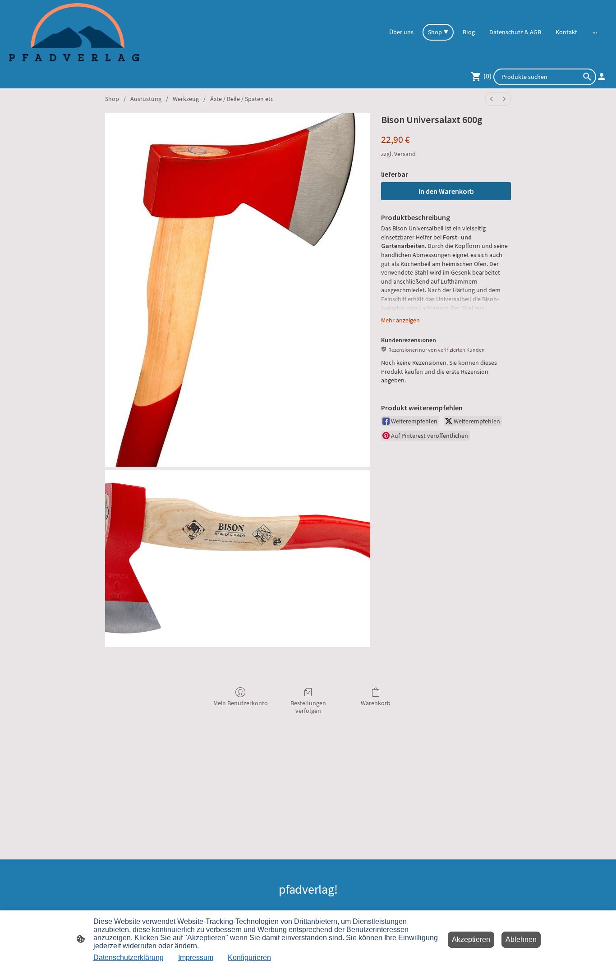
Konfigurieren (249, 957)
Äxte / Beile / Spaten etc (241, 99)
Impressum (195, 957)
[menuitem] (491, 99)
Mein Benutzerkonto (240, 703)
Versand (405, 154)
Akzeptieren (471, 939)
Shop (112, 99)
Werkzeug (186, 99)
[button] (587, 76)
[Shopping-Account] (601, 76)
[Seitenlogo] (74, 32)
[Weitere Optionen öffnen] (594, 32)
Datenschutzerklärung (128, 957)
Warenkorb (376, 703)
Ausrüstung (145, 99)
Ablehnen (521, 939)
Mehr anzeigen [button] (400, 320)
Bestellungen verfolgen (308, 707)
